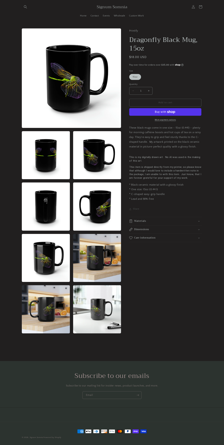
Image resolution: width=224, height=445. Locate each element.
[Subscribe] (137, 395)
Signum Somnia (36, 437)
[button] (25, 7)
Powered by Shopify (52, 437)
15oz (135, 77)
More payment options (165, 120)
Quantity (133, 84)
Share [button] (136, 209)
